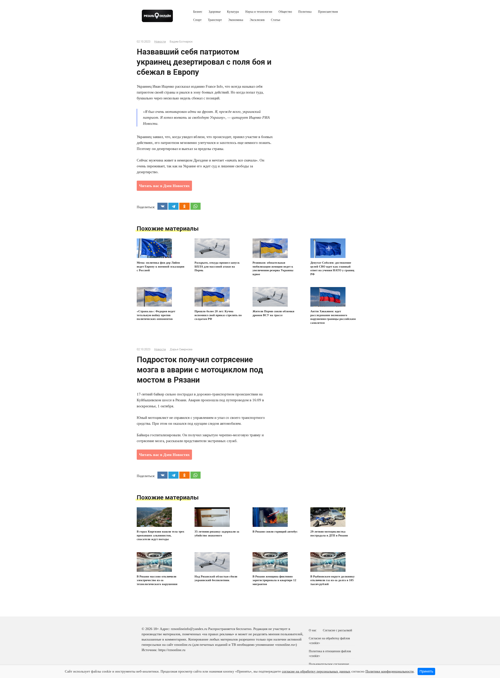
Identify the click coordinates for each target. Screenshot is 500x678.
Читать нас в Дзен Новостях (164, 186)
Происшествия (328, 11)
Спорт (197, 20)
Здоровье (215, 11)
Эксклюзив (257, 20)
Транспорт (215, 20)
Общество (285, 11)
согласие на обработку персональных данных (316, 671)
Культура (233, 11)
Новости (160, 41)
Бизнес (197, 11)
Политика (305, 11)
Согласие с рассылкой (337, 630)
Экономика (235, 20)
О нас (312, 630)
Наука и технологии (258, 11)
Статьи (275, 20)
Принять (426, 671)
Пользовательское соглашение (329, 664)
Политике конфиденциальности (389, 671)
